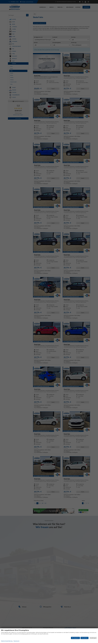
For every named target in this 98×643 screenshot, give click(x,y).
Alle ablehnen (84, 638)
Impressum (16, 641)
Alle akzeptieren (75, 638)
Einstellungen (93, 638)
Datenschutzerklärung (6, 641)
